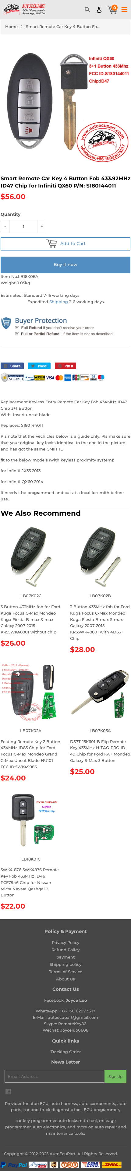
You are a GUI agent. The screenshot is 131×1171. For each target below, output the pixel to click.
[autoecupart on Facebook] (8, 1092)
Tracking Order (66, 1051)
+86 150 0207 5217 (77, 1010)
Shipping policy (65, 964)
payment (65, 957)
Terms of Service (65, 971)
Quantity (10, 214)
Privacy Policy (65, 942)
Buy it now (65, 264)
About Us (65, 978)
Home (11, 26)
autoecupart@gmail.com (73, 1017)
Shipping (58, 301)
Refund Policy (65, 949)
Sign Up (115, 1076)
